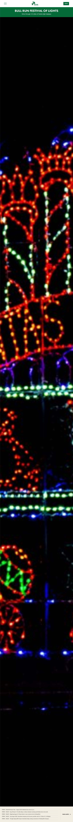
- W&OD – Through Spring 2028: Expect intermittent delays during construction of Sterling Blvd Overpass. (25, 818)
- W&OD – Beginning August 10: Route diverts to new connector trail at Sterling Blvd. (21, 814)
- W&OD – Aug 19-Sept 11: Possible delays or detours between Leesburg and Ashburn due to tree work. (25, 811)
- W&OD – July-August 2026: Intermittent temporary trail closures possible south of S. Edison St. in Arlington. (26, 816)
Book (66, 3)
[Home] (35, 3)
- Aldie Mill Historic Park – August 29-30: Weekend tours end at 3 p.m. (18, 809)
